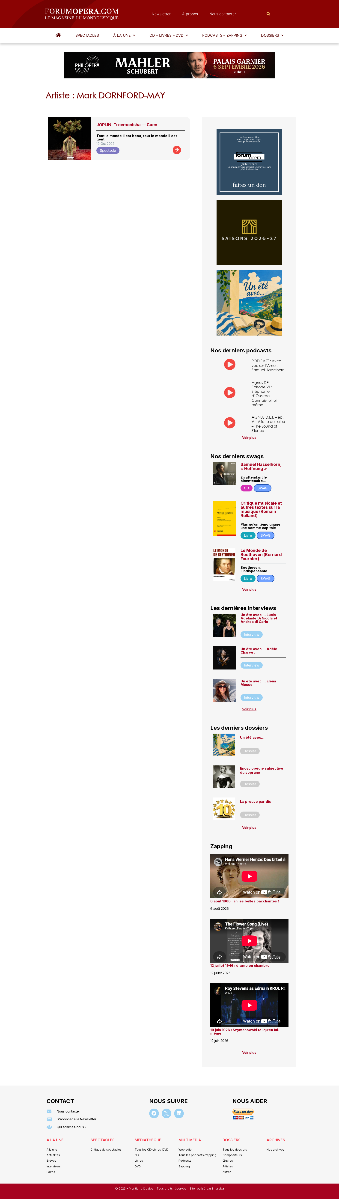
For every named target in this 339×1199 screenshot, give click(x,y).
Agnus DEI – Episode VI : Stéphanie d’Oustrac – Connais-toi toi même (264, 393)
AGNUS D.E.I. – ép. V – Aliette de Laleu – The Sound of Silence (268, 424)
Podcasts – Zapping (222, 35)
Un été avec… (252, 737)
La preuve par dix (255, 801)
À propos (190, 14)
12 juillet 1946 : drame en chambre (240, 965)
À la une (122, 35)
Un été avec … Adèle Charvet (259, 651)
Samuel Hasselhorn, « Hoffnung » (261, 466)
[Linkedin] (179, 1113)
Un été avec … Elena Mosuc (258, 683)
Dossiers (270, 35)
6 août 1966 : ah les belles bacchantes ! (244, 901)
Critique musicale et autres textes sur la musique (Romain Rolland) (261, 509)
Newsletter (161, 14)
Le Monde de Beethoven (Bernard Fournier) (261, 554)
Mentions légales (141, 1188)
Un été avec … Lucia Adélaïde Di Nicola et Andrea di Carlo (259, 618)
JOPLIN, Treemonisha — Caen (126, 124)
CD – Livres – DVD (166, 35)
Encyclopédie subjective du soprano (261, 770)
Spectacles (87, 35)
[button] (124, 35)
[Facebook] (154, 1113)
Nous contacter (222, 14)
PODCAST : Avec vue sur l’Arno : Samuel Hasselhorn (268, 365)
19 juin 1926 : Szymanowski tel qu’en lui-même (245, 1031)
